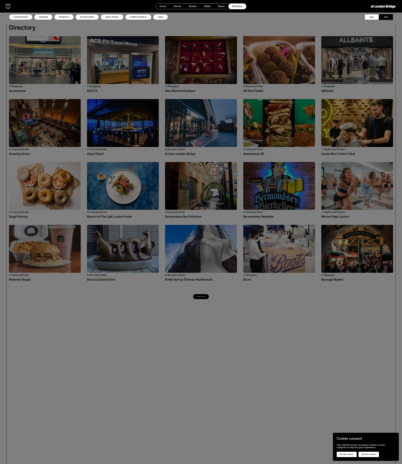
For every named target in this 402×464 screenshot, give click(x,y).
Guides (193, 6)
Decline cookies (369, 454)
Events (177, 6)
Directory (237, 6)
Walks (207, 6)
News (221, 6)
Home (163, 6)
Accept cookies (346, 454)
